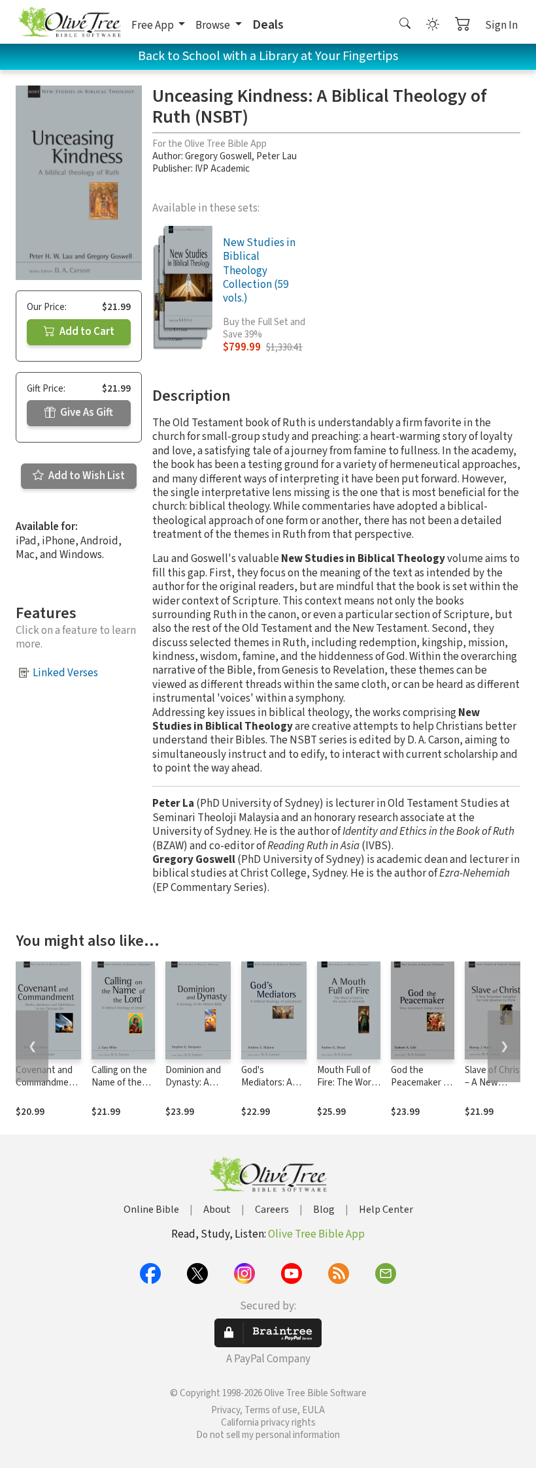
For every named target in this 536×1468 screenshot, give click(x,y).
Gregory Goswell (218, 156)
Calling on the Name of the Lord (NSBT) (119, 1082)
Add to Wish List (85, 476)
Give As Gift (85, 412)
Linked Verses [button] (65, 673)
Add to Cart (86, 331)
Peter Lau (276, 156)
